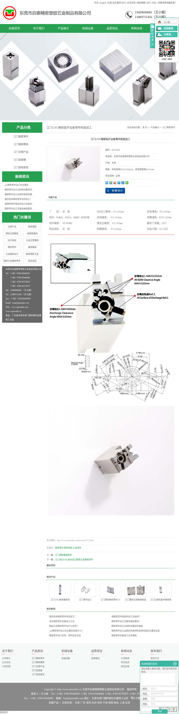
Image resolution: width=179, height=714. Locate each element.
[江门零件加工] (85, 589)
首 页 (144, 127)
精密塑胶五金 (32, 254)
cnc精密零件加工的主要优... (17, 185)
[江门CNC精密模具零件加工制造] (60, 589)
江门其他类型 (21, 167)
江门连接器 (20, 159)
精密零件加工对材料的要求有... (19, 190)
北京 (127, 702)
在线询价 (115, 190)
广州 (82, 702)
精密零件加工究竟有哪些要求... (19, 208)
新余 (116, 702)
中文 (96, 3)
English (103, 3)
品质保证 (112, 28)
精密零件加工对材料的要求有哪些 (127, 626)
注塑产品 (12, 227)
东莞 (77, 702)
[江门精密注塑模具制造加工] (135, 589)
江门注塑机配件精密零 (160, 600)
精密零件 (12, 247)
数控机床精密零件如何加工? (18, 199)
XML (154, 3)
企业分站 (131, 3)
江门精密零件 (21, 136)
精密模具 (32, 247)
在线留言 (168, 28)
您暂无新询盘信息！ (167, 3)
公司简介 (6, 658)
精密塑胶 (32, 227)
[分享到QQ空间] (110, 182)
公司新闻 (125, 658)
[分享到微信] (127, 182)
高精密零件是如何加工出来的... (19, 204)
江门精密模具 (21, 144)
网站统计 (4, 712)
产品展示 (63, 28)
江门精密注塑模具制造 (135, 600)
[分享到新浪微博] (114, 182)
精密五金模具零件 (12, 261)
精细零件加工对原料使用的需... (19, 194)
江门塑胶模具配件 (63, 555)
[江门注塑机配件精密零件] (161, 589)
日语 (110, 3)
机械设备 (87, 28)
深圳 (88, 702)
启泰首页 (14, 28)
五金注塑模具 (32, 240)
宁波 (105, 702)
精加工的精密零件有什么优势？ (64, 626)
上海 (122, 702)
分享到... (168, 34)
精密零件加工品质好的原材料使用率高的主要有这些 (136, 631)
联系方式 (155, 658)
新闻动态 (136, 28)
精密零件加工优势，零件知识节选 (65, 635)
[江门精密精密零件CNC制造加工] (110, 589)
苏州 (94, 702)
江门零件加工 (85, 600)
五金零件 (77, 548)
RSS (124, 3)
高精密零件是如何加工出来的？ (126, 616)
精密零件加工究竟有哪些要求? (126, 621)
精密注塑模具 (12, 233)
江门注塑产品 (21, 152)
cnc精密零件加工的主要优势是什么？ (66, 631)
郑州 (99, 702)
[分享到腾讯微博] (118, 182)
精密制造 (68, 548)
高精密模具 (32, 233)
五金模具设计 (12, 254)
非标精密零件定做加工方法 (61, 621)
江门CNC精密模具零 (60, 600)
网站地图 (141, 3)
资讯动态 (125, 662)
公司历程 (6, 666)
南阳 (110, 702)
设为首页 (117, 3)
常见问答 (125, 666)
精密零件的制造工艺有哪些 (124, 635)
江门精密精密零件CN (110, 600)
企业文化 (6, 662)
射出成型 (32, 261)
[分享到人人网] (122, 182)
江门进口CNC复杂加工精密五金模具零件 (74, 559)
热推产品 (54, 702)
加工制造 (12, 240)
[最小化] (175, 664)
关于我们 (38, 28)
